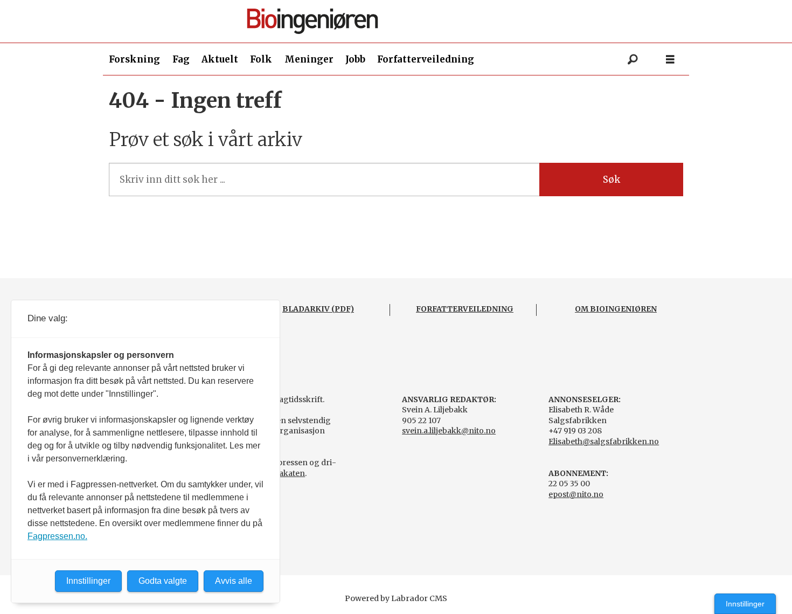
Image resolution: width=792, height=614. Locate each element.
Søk (611, 179)
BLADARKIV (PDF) (318, 309)
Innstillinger (745, 603)
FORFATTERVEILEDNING (464, 309)
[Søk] (632, 59)
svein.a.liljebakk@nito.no (449, 431)
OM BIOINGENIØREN (616, 309)
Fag (181, 59)
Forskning (134, 59)
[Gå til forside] (400, 21)
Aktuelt (220, 59)
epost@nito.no (575, 494)
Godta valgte (162, 580)
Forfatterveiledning (425, 59)
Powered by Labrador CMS (396, 598)
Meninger (309, 59)
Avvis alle (233, 580)
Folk (261, 59)
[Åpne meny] (670, 59)
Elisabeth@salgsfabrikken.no (603, 441)
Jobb (355, 59)
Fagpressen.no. (57, 536)
